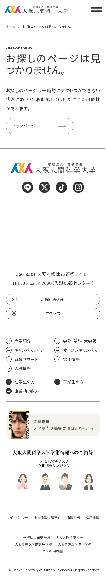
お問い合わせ (53, 300)
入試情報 (22, 369)
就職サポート (26, 359)
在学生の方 (24, 382)
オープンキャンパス (80, 350)
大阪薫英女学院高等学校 (33, 544)
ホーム (10, 26)
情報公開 (73, 517)
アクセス (53, 313)
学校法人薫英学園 (36, 537)
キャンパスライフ (29, 350)
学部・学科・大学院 (79, 341)
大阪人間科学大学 (69, 537)
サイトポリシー (17, 517)
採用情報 (71, 359)
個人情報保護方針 (47, 517)
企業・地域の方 (27, 391)
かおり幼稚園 (53, 550)
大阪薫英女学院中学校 (74, 544)
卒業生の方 (73, 382)
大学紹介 (22, 341)
